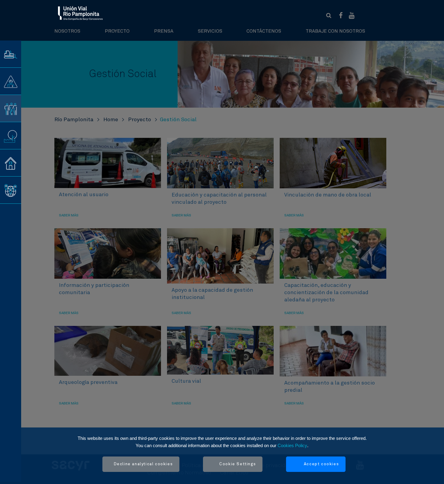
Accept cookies (321, 464)
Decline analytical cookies (143, 464)
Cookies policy (292, 445)
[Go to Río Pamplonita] (80, 13)
